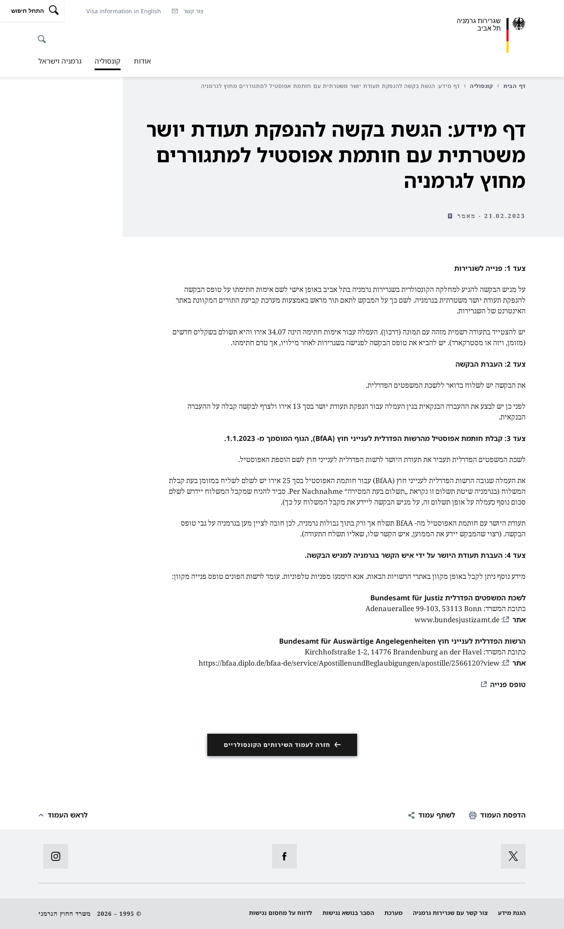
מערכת (393, 913)
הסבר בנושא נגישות (348, 913)
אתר (519, 619)
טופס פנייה (508, 684)
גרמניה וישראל (59, 61)
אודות (142, 61)
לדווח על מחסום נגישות (280, 913)
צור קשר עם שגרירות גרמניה (450, 913)
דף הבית (514, 86)
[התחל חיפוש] (44, 35)
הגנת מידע (512, 913)
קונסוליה (108, 63)
